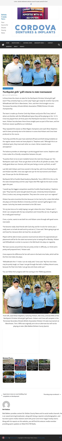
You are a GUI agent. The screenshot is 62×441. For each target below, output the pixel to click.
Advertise (9, 46)
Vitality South (13, 437)
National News (27, 43)
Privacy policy (41, 437)
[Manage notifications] (3, 437)
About (16, 46)
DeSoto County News (4, 16)
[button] (20, 43)
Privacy (22, 46)
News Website (4, 437)
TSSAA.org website (45, 272)
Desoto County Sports (8, 88)
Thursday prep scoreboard (51, 394)
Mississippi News (39, 43)
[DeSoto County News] (3, 45)
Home (7, 43)
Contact (50, 43)
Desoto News (15, 43)
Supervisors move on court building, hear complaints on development (15, 395)
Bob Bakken (14, 95)
